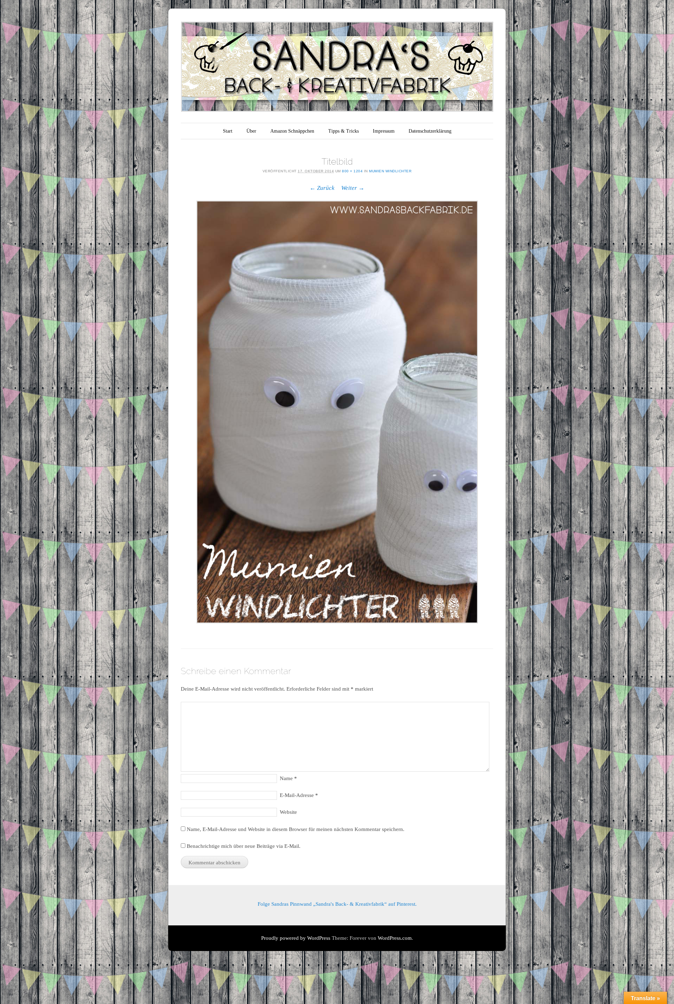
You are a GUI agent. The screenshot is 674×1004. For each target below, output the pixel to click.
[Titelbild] (337, 412)
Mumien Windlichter (390, 171)
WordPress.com (395, 938)
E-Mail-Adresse (299, 795)
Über (251, 131)
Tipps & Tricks (343, 131)
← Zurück (322, 188)
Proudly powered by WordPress (295, 938)
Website (288, 812)
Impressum (384, 131)
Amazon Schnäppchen (292, 131)
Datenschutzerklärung (430, 131)
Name (288, 778)
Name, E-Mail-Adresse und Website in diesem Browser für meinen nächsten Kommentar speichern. (295, 829)
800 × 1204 (352, 171)
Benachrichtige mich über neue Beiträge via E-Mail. (243, 846)
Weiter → (352, 188)
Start (227, 131)
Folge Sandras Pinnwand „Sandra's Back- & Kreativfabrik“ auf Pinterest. (337, 904)
